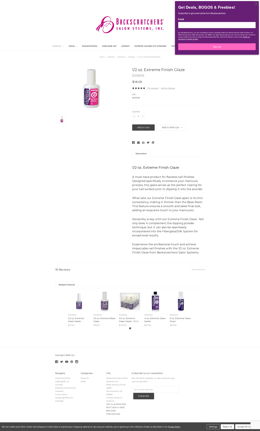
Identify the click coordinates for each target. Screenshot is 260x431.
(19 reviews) (153, 88)
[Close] (256, 3)
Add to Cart (79, 304)
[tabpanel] (79, 309)
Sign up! (217, 46)
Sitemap (59, 401)
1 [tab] (130, 328)
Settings (213, 426)
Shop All (57, 46)
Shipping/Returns (64, 397)
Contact (125, 46)
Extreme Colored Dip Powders (150, 46)
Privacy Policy (174, 426)
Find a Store (61, 394)
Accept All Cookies (246, 426)
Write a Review (168, 88)
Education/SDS (89, 46)
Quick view (79, 299)
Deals (72, 46)
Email (181, 19)
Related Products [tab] (67, 284)
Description (141, 153)
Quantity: (136, 111)
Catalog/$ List (109, 46)
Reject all (227, 426)
